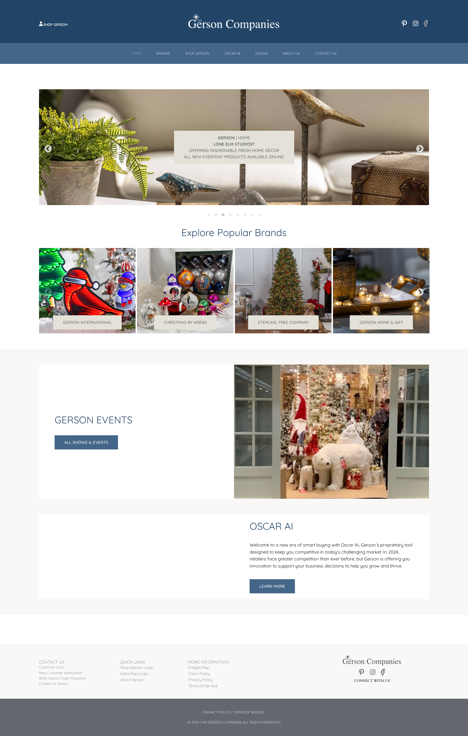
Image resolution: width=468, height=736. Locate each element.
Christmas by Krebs (185, 322)
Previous (46, 147)
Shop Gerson (55, 24)
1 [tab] (208, 208)
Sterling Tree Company (283, 322)
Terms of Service (249, 712)
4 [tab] (230, 208)
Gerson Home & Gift (381, 322)
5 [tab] (237, 208)
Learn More (272, 586)
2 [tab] (215, 208)
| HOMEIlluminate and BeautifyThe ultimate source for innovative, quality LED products (234, 147)
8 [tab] (259, 208)
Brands (163, 53)
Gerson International (87, 322)
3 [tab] (223, 208)
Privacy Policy (216, 712)
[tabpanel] (234, 147)
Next (418, 147)
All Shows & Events (86, 442)
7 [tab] (252, 208)
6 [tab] (245, 208)
